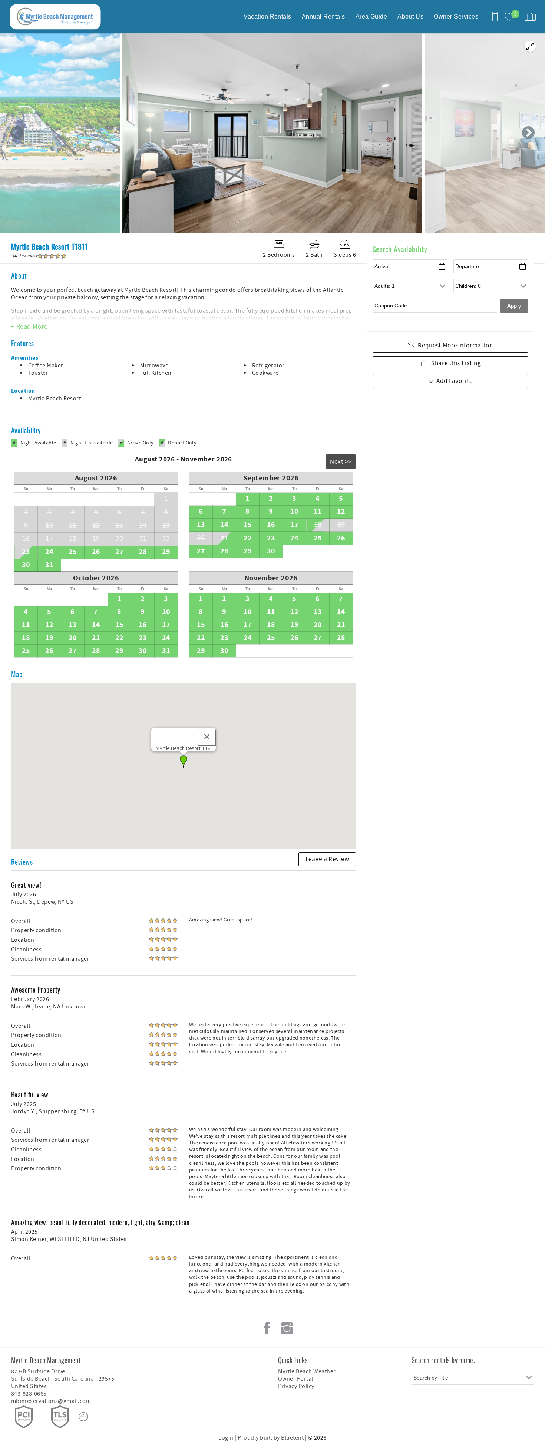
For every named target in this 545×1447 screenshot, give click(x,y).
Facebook (267, 1328)
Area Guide (371, 16)
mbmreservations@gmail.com (51, 1401)
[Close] (207, 737)
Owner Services (456, 16)
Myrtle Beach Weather (307, 1371)
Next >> (340, 462)
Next (528, 133)
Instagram (287, 1328)
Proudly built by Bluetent (271, 1437)
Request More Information (455, 345)
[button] (183, 761)
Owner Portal (295, 1379)
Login (225, 1437)
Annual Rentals (323, 16)
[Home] (56, 16)
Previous (16, 133)
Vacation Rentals (267, 16)
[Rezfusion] (83, 1416)
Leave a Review (327, 859)
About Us (410, 16)
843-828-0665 (29, 1393)
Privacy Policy (296, 1386)
